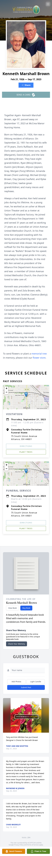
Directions (26, 446)
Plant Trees (25, 452)
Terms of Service (33, 845)
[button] (26, 394)
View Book (12, 608)
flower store (39, 357)
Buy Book (26, 608)
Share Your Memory (16, 644)
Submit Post (26, 687)
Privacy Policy (19, 845)
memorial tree (39, 353)
